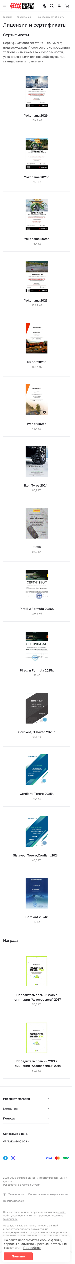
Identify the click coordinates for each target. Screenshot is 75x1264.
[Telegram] (5, 1158)
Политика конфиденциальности (48, 1194)
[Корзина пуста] (67, 6)
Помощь (9, 1118)
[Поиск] (52, 6)
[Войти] (59, 6)
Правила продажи (14, 1200)
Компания (10, 1108)
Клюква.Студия (31, 1184)
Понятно (18, 1256)
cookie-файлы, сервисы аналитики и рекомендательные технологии (34, 1215)
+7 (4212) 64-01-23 (15, 1141)
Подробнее (32, 1248)
